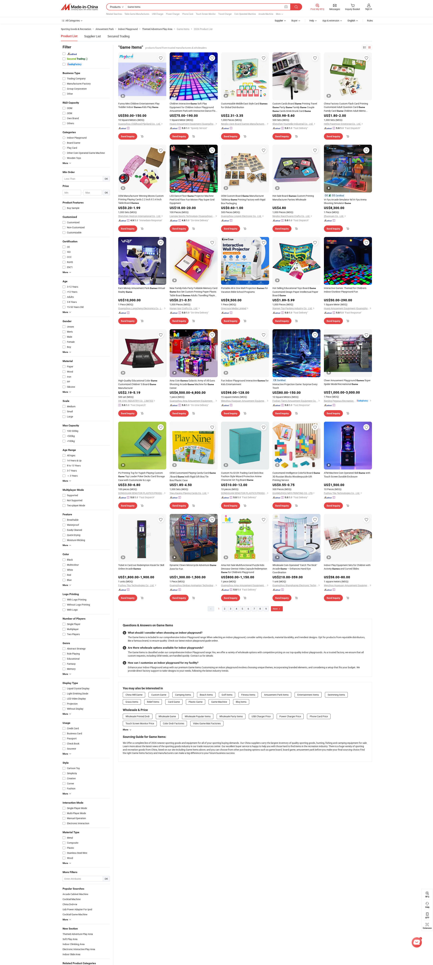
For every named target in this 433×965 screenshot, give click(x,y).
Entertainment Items (308, 694)
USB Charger (157, 14)
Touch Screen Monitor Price (140, 723)
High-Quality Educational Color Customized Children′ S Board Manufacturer (137, 384)
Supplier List (92, 36)
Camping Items (183, 694)
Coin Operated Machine (245, 14)
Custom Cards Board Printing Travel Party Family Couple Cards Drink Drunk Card (294, 107)
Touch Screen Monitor (206, 14)
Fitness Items (248, 694)
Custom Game (158, 694)
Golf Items (227, 694)
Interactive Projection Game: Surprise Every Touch (294, 386)
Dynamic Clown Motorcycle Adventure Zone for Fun (193, 566)
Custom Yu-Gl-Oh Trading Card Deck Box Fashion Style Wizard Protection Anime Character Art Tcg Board (242, 476)
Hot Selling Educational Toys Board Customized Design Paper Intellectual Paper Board (295, 291)
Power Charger (173, 14)
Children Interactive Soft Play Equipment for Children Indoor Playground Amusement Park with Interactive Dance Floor (194, 107)
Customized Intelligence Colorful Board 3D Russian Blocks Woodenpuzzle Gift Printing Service (296, 476)
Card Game (174, 701)
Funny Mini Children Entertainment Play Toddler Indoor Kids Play (138, 105)
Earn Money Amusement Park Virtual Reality (141, 289)
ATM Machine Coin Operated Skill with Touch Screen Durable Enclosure (347, 474)
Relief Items (153, 701)
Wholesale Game (167, 716)
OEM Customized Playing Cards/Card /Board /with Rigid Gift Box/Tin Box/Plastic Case (193, 476)
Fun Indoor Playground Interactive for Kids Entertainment (245, 382)
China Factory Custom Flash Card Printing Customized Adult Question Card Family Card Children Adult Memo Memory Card (346, 107)
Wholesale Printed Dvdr (138, 716)
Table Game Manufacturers (136, 14)
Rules (370, 20)
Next (275, 608)
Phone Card (187, 14)
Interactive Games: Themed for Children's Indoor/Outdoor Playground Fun (345, 289)
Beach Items (206, 694)
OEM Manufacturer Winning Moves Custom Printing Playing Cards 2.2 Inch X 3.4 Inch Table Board (141, 199)
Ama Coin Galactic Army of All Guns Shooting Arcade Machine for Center (192, 384)
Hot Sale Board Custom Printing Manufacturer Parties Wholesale (293, 197)
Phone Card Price (319, 716)
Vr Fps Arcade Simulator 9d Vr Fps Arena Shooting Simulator (345, 201)
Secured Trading (119, 36)
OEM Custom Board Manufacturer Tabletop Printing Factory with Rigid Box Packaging (243, 199)
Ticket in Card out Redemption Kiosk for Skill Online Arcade (141, 566)
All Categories (72, 20)
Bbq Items (241, 701)
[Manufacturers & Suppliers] (79, 6)
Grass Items (132, 701)
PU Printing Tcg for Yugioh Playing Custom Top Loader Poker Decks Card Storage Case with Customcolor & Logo (141, 476)
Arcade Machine (265, 14)
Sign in (368, 8)
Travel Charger (225, 14)
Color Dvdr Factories (173, 723)
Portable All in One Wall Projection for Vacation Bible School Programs (244, 289)
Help (311, 20)
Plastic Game (195, 701)
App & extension (330, 20)
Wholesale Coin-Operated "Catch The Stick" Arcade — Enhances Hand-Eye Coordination (294, 568)
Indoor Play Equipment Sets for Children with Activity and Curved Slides (347, 566)
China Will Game (134, 694)
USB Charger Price (261, 716)
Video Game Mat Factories (207, 723)
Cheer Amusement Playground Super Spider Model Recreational (347, 382)
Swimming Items (336, 694)
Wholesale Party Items (231, 716)
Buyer (294, 20)
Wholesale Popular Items (198, 716)
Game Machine (219, 701)
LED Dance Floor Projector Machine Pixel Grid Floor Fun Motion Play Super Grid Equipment (192, 199)
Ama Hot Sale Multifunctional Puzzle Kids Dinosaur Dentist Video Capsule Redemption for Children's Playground (244, 568)
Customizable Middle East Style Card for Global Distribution (244, 105)
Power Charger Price (290, 716)
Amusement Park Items (276, 694)
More (125, 729)
